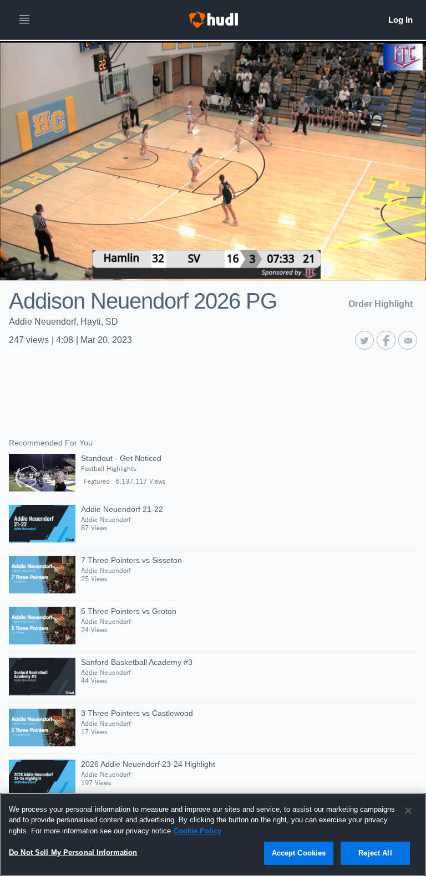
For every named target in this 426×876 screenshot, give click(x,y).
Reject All (375, 853)
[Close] (408, 810)
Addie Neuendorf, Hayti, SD (63, 321)
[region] (213, 834)
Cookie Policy (197, 831)
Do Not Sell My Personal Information (73, 852)
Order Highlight (380, 304)
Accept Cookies (299, 853)
